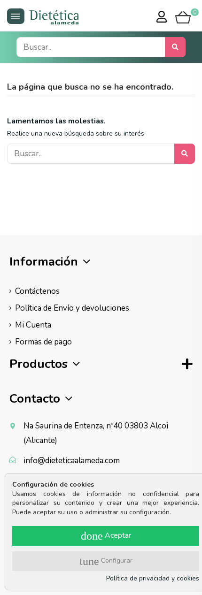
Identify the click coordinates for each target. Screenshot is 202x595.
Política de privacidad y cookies (152, 578)
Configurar (105, 561)
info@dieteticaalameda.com (71, 460)
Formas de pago (43, 341)
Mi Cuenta (33, 325)
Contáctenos (37, 291)
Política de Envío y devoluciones (72, 308)
